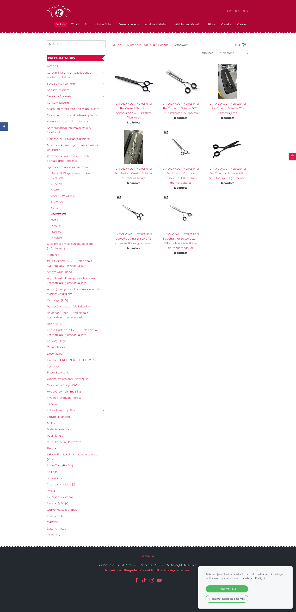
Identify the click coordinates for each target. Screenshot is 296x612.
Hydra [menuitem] (54, 219)
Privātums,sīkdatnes (173, 570)
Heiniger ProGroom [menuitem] (60, 497)
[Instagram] (151, 580)
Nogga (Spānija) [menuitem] (57, 503)
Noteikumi (113, 570)
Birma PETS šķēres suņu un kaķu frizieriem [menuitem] (71, 175)
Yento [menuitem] (54, 207)
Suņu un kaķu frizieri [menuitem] (98, 24)
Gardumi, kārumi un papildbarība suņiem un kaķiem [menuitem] (69, 75)
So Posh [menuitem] (52, 471)
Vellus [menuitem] (51, 490)
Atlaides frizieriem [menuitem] (156, 24)
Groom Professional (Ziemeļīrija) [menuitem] (68, 379)
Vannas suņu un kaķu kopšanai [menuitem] (67, 121)
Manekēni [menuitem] (53, 254)
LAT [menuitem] (229, 11)
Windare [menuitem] (56, 237)
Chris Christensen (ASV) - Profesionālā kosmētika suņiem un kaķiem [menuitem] (72, 332)
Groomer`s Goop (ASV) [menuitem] (62, 385)
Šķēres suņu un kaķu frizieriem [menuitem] (67, 167)
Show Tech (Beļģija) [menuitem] (60, 465)
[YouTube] (159, 580)
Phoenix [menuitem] (56, 225)
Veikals (116, 44)
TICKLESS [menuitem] (53, 535)
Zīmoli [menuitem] (75, 24)
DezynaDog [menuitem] (55, 353)
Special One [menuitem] (55, 478)
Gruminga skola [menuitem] (128, 24)
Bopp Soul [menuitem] (54, 323)
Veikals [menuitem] (60, 24)
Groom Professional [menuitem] (63, 195)
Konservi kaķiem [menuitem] (58, 102)
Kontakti (146, 570)
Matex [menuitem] (51, 423)
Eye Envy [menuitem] (53, 366)
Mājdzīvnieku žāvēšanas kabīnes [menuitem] (68, 138)
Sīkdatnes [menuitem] (148, 555)
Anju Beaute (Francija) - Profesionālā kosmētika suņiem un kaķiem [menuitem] (71, 280)
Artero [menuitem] (55, 189)
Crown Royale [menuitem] (56, 347)
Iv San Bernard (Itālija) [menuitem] (61, 410)
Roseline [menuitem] (56, 231)
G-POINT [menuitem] (56, 183)
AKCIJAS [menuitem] (52, 66)
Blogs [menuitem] (211, 24)
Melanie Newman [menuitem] (59, 429)
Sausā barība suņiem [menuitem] (61, 83)
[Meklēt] (102, 44)
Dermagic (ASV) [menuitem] (57, 300)
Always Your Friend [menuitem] (59, 272)
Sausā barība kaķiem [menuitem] (60, 96)
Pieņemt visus (227, 588)
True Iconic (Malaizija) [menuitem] (61, 484)
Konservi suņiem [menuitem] (58, 90)
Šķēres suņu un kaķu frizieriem (147, 44)
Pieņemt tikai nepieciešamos (227, 598)
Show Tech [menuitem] (57, 201)
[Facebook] (136, 580)
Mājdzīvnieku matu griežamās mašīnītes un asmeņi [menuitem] (73, 147)
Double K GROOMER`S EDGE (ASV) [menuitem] (71, 360)
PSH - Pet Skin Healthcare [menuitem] (64, 442)
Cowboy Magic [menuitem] (56, 341)
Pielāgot (260, 578)
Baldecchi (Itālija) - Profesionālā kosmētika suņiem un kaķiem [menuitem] (67, 315)
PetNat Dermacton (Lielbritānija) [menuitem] (68, 306)
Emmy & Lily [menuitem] (55, 516)
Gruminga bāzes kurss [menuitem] (62, 509)
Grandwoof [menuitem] (58, 213)
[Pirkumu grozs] (292, 156)
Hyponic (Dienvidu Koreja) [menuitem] (64, 397)
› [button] (104, 72)
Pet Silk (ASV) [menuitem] (55, 435)
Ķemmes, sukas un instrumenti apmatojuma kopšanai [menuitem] (68, 158)
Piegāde (130, 570)
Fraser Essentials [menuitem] (58, 372)
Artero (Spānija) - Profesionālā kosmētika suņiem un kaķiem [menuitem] (73, 291)
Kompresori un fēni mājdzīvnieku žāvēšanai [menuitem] (69, 130)
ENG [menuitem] (245, 11)
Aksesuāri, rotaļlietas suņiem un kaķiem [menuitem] (73, 108)
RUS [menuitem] (237, 11)
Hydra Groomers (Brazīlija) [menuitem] (64, 391)
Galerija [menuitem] (226, 24)
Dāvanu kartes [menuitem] (56, 528)
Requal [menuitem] (52, 448)
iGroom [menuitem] (52, 404)
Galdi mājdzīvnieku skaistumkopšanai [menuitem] (72, 115)
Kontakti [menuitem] (242, 24)
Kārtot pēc (206, 53)
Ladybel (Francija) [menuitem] (58, 416)
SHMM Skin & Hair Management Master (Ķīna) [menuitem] (73, 457)
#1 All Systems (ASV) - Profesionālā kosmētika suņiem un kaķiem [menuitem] (69, 263)
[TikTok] (144, 580)
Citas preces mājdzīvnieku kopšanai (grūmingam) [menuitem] (70, 246)
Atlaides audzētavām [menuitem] (188, 24)
